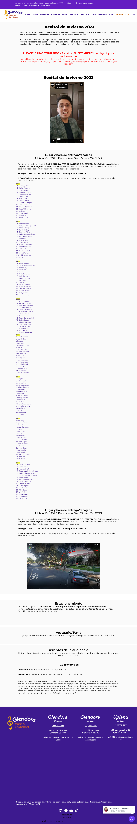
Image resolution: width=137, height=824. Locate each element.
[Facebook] (66, 811)
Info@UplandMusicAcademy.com (120, 738)
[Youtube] (71, 811)
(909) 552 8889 (120, 725)
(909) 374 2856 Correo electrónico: (76, 3)
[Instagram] (61, 811)
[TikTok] (76, 811)
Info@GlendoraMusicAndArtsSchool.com (32, 5)
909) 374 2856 (58, 725)
